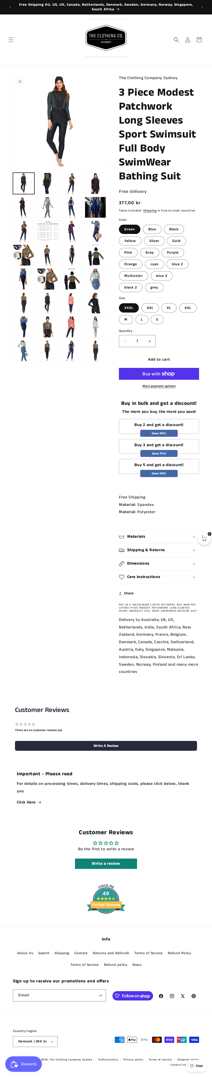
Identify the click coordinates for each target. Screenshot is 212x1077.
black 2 (130, 287)
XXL (188, 307)
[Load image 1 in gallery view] (23, 183)
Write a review (106, 864)
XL (169, 307)
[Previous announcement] (10, 7)
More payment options (159, 386)
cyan (154, 264)
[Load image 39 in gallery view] (47, 327)
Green (129, 229)
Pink (128, 252)
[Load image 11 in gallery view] (23, 231)
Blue (152, 229)
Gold (176, 241)
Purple (173, 252)
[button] (11, 39)
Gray (150, 252)
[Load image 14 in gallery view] (71, 231)
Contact (81, 953)
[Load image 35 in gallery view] (71, 303)
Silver (154, 241)
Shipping (150, 210)
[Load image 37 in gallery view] (95, 303)
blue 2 (177, 264)
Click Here (26, 802)
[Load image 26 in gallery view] (47, 279)
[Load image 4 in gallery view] (71, 183)
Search (44, 953)
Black (174, 229)
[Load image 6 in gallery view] (23, 207)
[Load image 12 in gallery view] (47, 231)
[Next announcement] (202, 7)
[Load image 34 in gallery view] (47, 303)
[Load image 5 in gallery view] (95, 183)
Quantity (125, 331)
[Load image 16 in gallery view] (95, 231)
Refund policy (115, 964)
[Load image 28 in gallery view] (71, 279)
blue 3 (161, 275)
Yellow (130, 241)
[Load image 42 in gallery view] (23, 351)
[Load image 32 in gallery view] (23, 303)
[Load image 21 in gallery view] (71, 255)
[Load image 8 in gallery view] (71, 207)
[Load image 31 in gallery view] (95, 279)
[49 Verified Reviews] (106, 923)
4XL (150, 307)
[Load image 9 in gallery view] (95, 207)
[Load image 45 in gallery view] (95, 351)
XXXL (128, 307)
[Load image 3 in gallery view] (47, 183)
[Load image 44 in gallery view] (71, 351)
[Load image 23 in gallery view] (95, 255)
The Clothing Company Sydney (71, 1060)
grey (154, 287)
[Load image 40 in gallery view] (71, 327)
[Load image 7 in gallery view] (47, 207)
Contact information (185, 1065)
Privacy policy (133, 1060)
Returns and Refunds (111, 953)
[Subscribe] (100, 995)
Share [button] (129, 593)
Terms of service (160, 1060)
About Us (25, 953)
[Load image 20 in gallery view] (47, 255)
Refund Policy (179, 953)
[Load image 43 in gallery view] (47, 351)
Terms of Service (148, 953)
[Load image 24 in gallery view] (23, 279)
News (136, 964)
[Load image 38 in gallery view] (23, 327)
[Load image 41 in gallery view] (95, 327)
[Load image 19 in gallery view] (23, 255)
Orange (130, 264)
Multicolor (133, 275)
